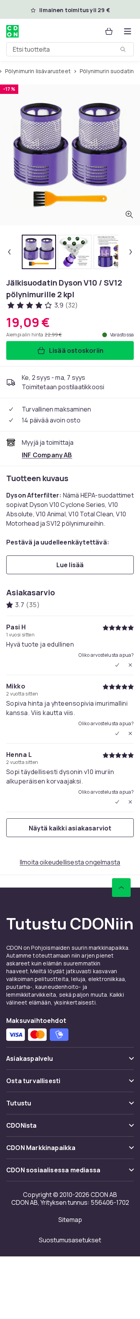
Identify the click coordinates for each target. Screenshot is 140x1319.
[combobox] (70, 49)
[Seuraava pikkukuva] (130, 252)
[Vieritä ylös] (121, 887)
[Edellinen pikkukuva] (9, 252)
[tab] (39, 252)
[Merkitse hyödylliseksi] (117, 664)
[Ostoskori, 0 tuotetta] (109, 31)
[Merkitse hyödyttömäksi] (130, 664)
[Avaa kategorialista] (127, 31)
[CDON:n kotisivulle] (13, 31)
